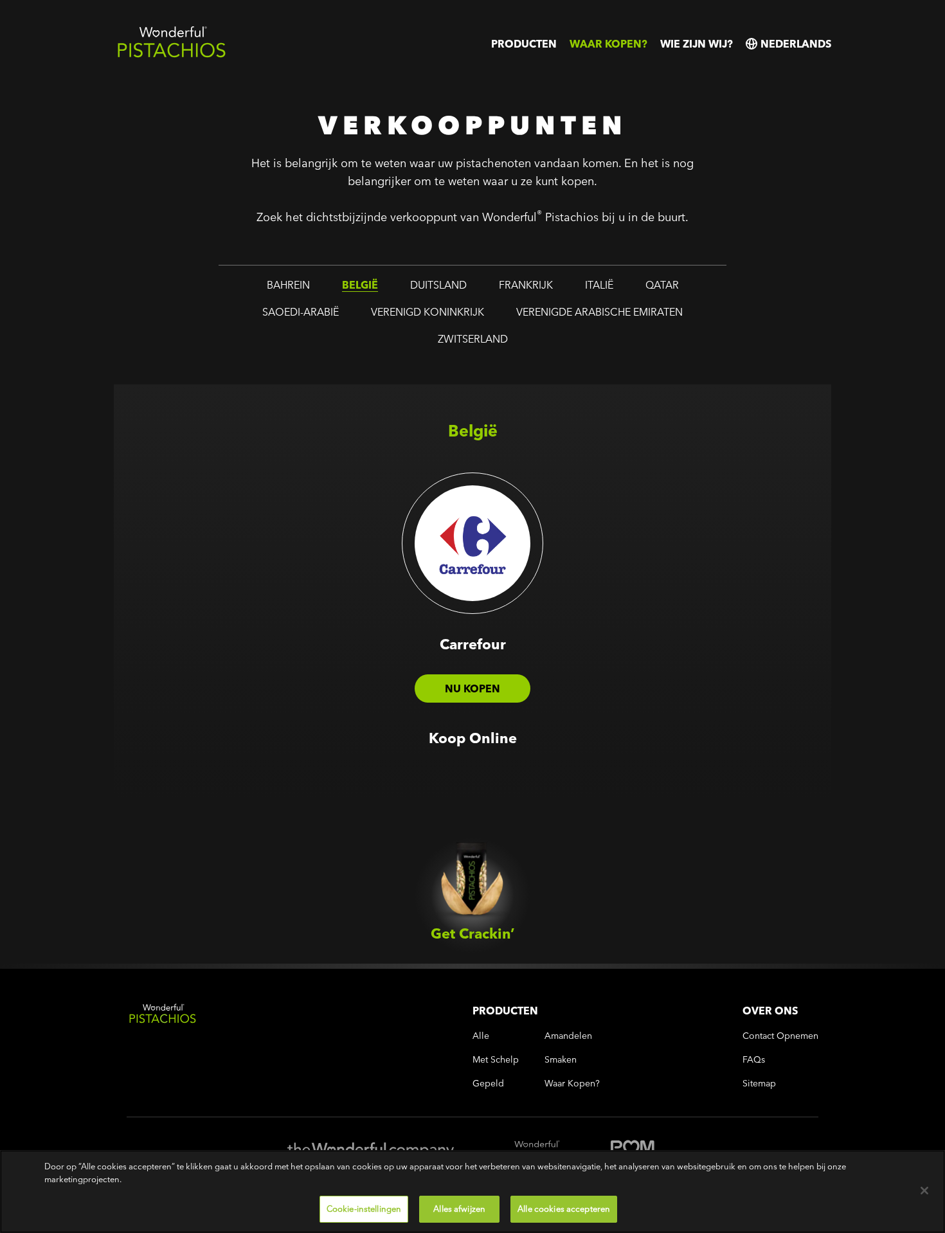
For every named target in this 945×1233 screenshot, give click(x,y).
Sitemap (759, 1083)
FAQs (753, 1059)
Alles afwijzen (459, 1208)
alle (481, 1035)
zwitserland (473, 338)
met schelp (496, 1059)
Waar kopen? (608, 43)
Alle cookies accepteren (564, 1208)
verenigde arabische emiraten (599, 311)
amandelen (568, 1035)
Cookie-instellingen (364, 1208)
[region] (472, 1191)
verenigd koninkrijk (427, 311)
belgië (360, 284)
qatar (662, 284)
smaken (560, 1059)
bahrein (288, 284)
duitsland (438, 284)
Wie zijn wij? (696, 43)
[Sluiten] (924, 1190)
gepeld (488, 1083)
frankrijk (526, 284)
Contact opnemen (780, 1035)
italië (599, 284)
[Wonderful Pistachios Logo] (172, 55)
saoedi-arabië (300, 311)
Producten (524, 43)
